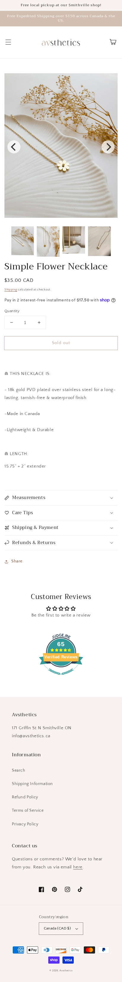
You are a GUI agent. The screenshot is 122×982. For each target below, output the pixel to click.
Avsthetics (66, 970)
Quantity (12, 311)
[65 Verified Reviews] (61, 678)
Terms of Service (28, 810)
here (77, 867)
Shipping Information (32, 783)
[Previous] (13, 146)
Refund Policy (25, 797)
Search (18, 770)
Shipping (10, 289)
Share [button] (17, 561)
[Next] (108, 146)
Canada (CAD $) (57, 928)
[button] (8, 42)
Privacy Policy (25, 824)
